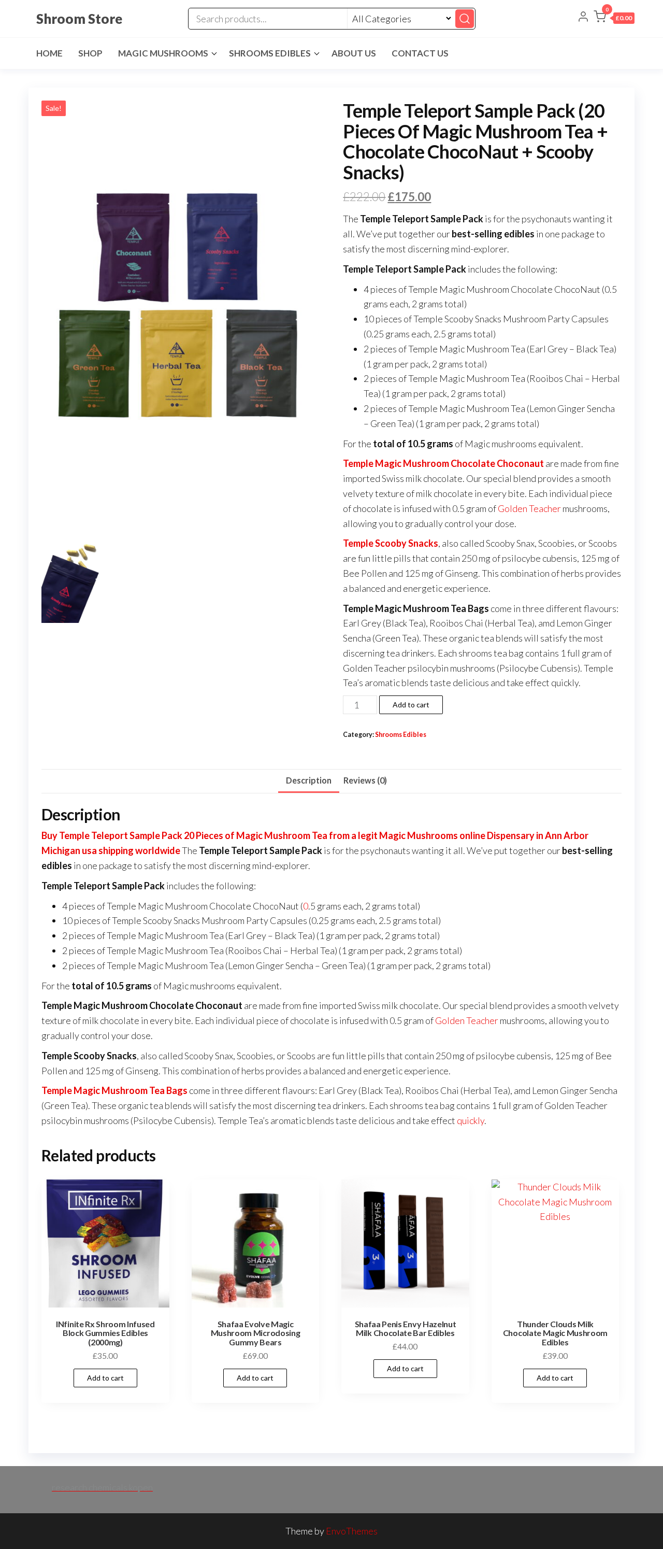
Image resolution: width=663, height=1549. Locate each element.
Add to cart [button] (105, 1377)
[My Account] (583, 17)
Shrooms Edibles (270, 53)
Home (49, 53)
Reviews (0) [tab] (365, 780)
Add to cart (411, 704)
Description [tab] (309, 780)
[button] (614, 18)
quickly (470, 1120)
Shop (90, 53)
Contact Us (420, 53)
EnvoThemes (352, 1531)
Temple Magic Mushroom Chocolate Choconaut (443, 463)
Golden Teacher (529, 508)
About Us (354, 53)
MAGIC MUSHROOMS (163, 53)
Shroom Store (79, 18)
